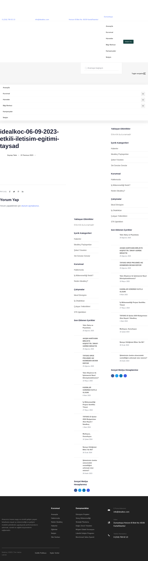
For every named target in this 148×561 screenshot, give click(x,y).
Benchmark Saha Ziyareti (85, 537)
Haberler (77, 239)
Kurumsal (109, 32)
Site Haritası (55, 537)
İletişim (108, 57)
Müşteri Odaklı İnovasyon (85, 529)
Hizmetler (109, 38)
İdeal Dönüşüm (80, 295)
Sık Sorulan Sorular (82, 256)
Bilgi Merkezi (111, 45)
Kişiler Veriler (54, 553)
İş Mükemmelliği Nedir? (83, 275)
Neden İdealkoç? (81, 281)
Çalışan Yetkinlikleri (82, 306)
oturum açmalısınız (30, 206)
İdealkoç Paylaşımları (83, 245)
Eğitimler (54, 529)
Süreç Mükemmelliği (83, 518)
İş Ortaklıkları (79, 301)
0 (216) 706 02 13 (8, 19)
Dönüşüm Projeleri (82, 514)
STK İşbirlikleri (80, 312)
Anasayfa (109, 26)
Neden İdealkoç (57, 522)
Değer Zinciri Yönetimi (84, 526)
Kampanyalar (111, 51)
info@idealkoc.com (42, 19)
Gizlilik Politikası (40, 553)
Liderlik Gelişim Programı (85, 533)
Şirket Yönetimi (80, 250)
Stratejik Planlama (82, 522)
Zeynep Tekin (12, 155)
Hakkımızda (79, 270)
